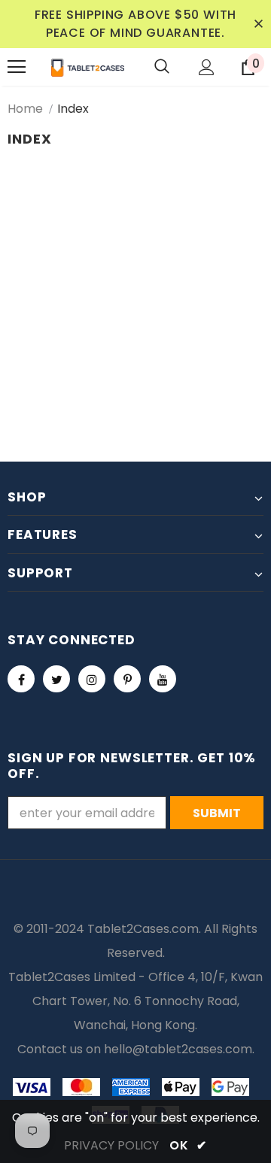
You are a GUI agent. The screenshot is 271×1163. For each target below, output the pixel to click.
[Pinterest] (127, 678)
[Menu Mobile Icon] (17, 67)
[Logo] (87, 66)
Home (25, 108)
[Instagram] (91, 678)
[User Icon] (207, 67)
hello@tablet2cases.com (178, 1049)
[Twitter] (56, 678)
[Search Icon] (161, 66)
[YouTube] (162, 678)
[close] (258, 24)
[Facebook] (21, 678)
